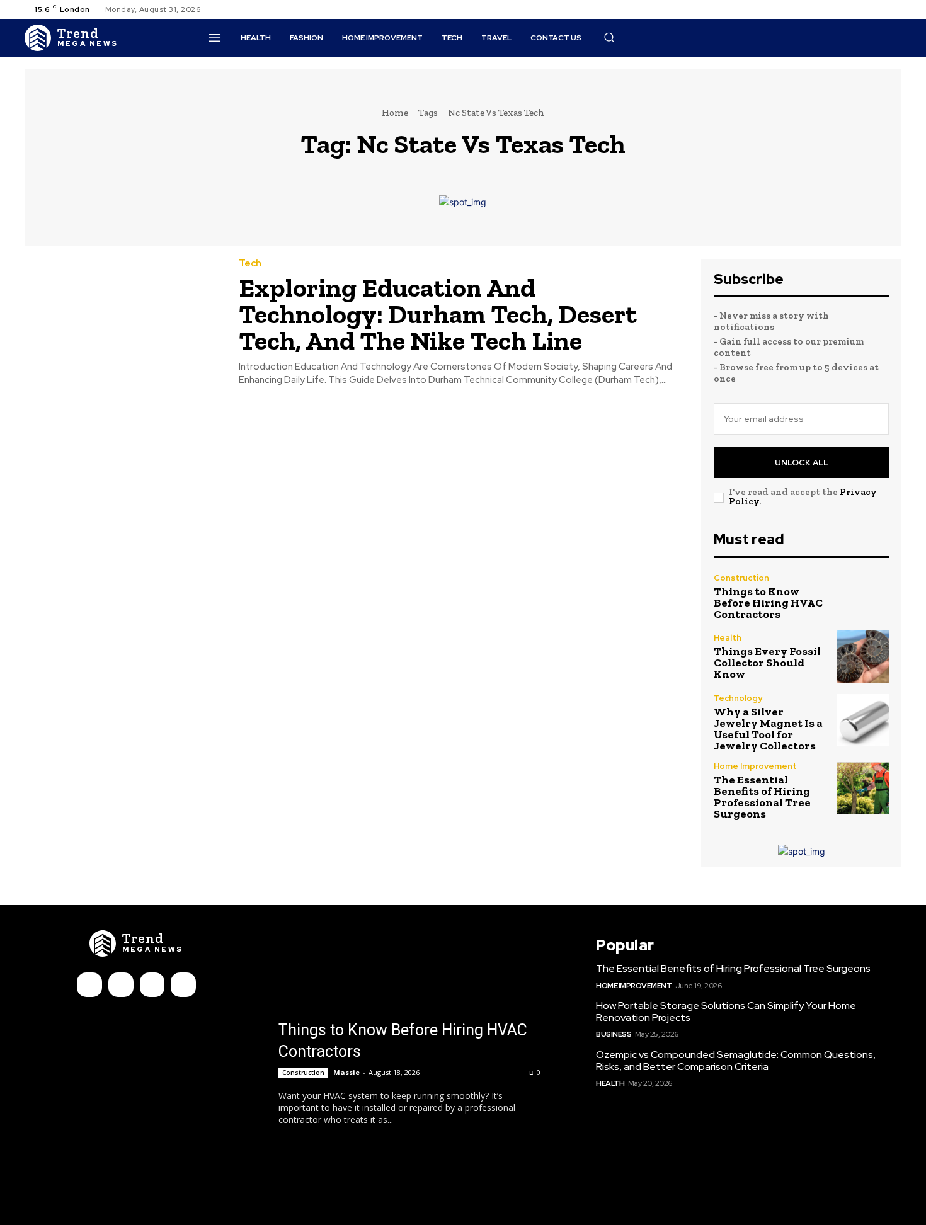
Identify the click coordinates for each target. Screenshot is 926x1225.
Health (727, 638)
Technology (738, 698)
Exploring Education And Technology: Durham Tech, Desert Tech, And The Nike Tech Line (438, 313)
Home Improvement (755, 766)
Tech (250, 263)
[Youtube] (893, 9)
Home (395, 112)
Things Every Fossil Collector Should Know (767, 662)
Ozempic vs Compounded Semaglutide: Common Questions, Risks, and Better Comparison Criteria (736, 1060)
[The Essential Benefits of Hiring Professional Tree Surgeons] (863, 788)
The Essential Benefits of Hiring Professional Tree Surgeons (762, 797)
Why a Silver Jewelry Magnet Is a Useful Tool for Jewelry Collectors (768, 729)
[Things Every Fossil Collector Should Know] (863, 656)
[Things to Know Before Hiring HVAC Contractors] (863, 597)
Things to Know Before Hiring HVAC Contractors (768, 602)
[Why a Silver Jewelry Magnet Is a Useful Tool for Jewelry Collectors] (863, 720)
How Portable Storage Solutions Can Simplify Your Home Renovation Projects (726, 1011)
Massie (346, 1072)
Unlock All (801, 462)
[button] (609, 37)
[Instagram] (863, 9)
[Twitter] (878, 9)
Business (613, 1034)
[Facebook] (848, 9)
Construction (741, 578)
